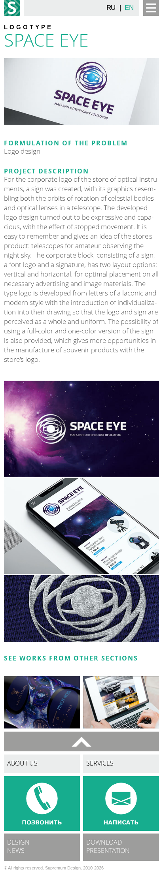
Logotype (28, 27)
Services (100, 764)
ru (111, 7)
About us (22, 764)
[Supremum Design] (12, 8)
